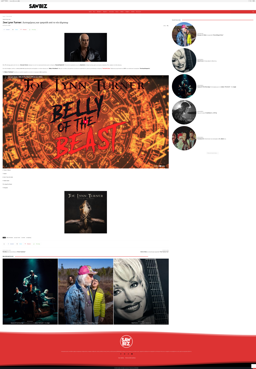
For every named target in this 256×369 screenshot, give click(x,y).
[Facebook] (249, 1)
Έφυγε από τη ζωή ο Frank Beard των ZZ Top (207, 113)
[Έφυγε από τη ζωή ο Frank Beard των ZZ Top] (184, 112)
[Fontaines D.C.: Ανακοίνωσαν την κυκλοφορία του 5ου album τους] (184, 138)
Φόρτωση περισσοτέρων (212, 153)
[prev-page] (3, 327)
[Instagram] (250, 1)
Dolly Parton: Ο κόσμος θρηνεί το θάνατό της (141, 323)
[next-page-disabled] (5, 327)
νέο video (23, 237)
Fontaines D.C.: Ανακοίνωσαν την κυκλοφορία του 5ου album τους (211, 138)
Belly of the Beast (10, 237)
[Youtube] (254, 1)
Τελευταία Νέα (9, 16)
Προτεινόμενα (30, 321)
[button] (253, 11)
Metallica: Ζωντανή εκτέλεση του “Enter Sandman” (14, 251)
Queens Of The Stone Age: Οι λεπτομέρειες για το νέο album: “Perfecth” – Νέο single (30, 323)
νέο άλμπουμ (28, 237)
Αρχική (4, 16)
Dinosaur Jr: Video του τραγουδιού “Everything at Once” (86, 323)
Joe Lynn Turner (17, 237)
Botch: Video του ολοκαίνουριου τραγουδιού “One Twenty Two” (155, 251)
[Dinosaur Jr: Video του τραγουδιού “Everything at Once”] (85, 292)
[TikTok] (252, 1)
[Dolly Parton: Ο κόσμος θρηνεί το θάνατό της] (141, 292)
